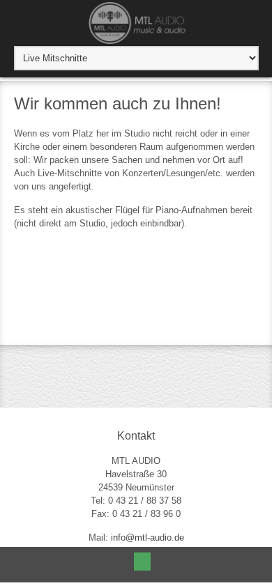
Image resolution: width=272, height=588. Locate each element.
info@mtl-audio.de (147, 537)
